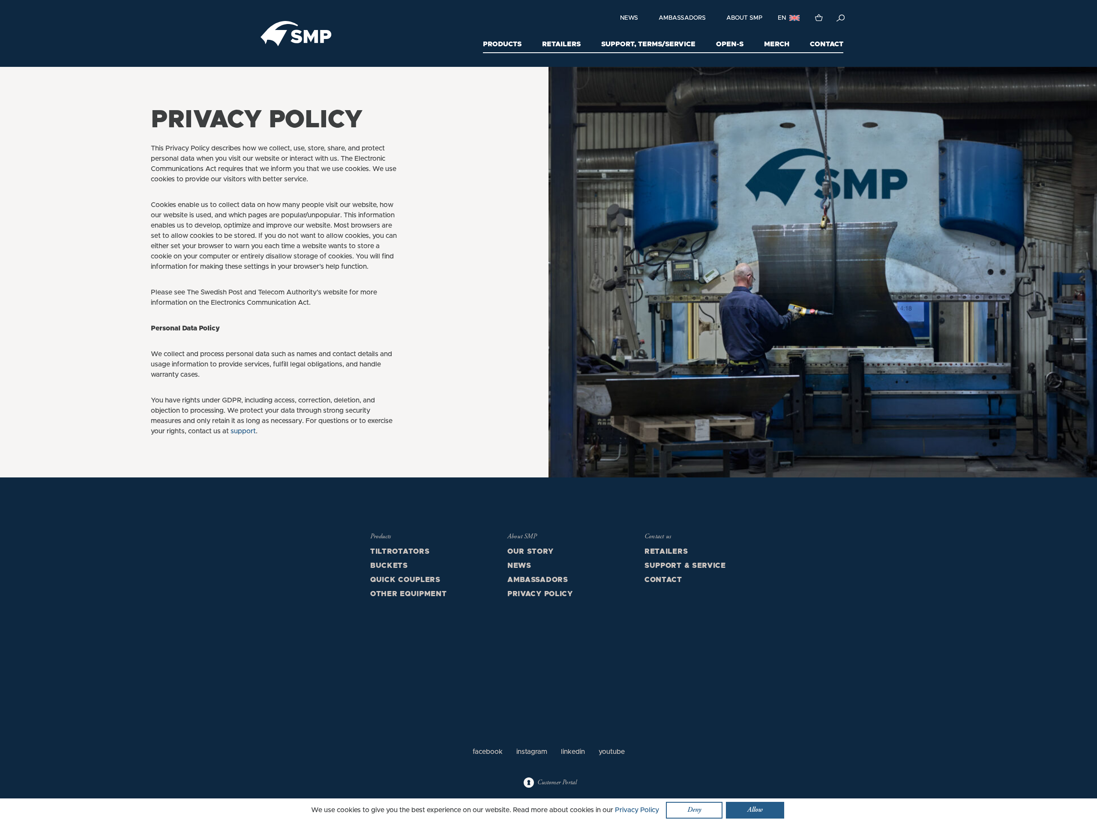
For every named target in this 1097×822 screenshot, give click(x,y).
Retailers (561, 44)
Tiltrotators (399, 551)
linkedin (573, 751)
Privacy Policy (540, 594)
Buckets (389, 565)
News (629, 18)
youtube (612, 751)
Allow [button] (755, 810)
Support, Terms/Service (648, 44)
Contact (826, 44)
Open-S (729, 44)
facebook (488, 751)
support (243, 431)
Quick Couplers (405, 579)
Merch (776, 44)
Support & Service (685, 565)
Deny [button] (694, 810)
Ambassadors (682, 18)
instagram (531, 751)
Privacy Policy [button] (637, 810)
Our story (530, 551)
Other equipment (408, 594)
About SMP (744, 18)
